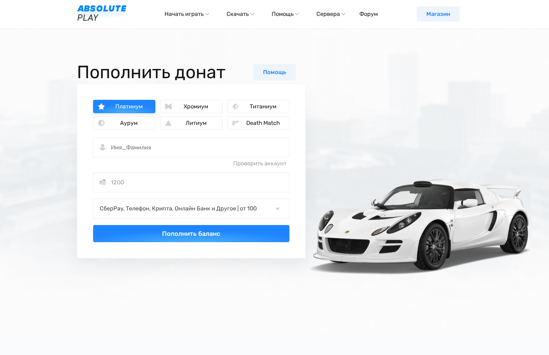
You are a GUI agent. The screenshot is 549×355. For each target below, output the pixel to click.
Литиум (196, 122)
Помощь (274, 72)
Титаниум (263, 106)
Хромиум (196, 106)
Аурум (129, 122)
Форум (368, 13)
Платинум (129, 106)
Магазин (438, 13)
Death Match (263, 122)
